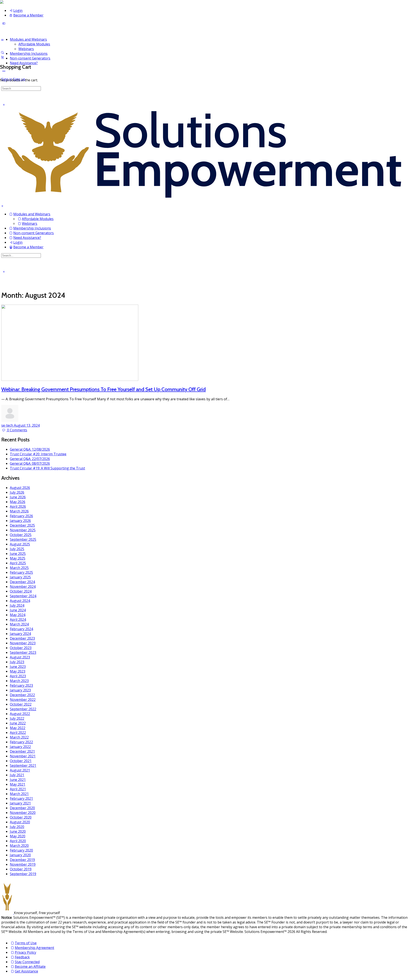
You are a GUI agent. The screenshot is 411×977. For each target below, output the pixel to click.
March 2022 (19, 737)
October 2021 (20, 760)
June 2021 (18, 779)
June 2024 (18, 610)
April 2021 (18, 789)
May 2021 (17, 784)
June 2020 (18, 831)
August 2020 (20, 822)
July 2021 (17, 775)
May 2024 (17, 614)
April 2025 (18, 563)
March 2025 (19, 567)
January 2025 (20, 577)
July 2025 (17, 549)
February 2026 (21, 516)
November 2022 (23, 699)
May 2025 (17, 558)
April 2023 (18, 676)
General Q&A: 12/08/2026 (30, 449)
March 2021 (19, 793)
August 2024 (20, 600)
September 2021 (23, 765)
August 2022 (20, 713)
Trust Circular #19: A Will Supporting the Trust (47, 468)
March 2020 (19, 845)
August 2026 (20, 487)
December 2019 (22, 859)
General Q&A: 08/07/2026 (30, 463)
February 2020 (21, 850)
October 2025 (20, 534)
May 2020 (17, 836)
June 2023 (18, 666)
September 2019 (23, 873)
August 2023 (20, 657)
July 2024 (17, 605)
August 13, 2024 (27, 425)
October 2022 (20, 704)
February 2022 (21, 742)
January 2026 (20, 520)
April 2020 (18, 840)
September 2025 (23, 539)
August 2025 (20, 544)
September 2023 (23, 652)
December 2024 (22, 581)
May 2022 (17, 727)
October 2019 (20, 869)
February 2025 (21, 572)
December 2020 (22, 808)
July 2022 (17, 718)
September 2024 (23, 596)
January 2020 (20, 855)
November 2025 (23, 530)
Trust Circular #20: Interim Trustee (38, 454)
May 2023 (17, 671)
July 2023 (17, 662)
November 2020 (23, 812)
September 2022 (23, 709)
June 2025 (18, 553)
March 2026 (19, 511)
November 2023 (23, 643)
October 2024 (20, 591)
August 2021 (20, 770)
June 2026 (18, 497)
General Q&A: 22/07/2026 (30, 458)
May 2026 (17, 501)
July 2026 (17, 492)
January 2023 (20, 690)
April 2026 (18, 506)
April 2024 (18, 619)
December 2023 (22, 638)
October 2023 (20, 647)
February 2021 (21, 798)
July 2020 (17, 826)
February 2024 (21, 629)
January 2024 (20, 633)
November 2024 (23, 586)
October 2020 (20, 817)
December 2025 (22, 525)
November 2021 (23, 756)
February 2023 (21, 685)
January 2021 (20, 803)
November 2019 (23, 864)
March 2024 (19, 624)
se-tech (7, 425)
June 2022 (18, 723)
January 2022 (20, 746)
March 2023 (19, 680)
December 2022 (22, 695)
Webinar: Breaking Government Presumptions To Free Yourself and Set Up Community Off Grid (103, 389)
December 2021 (22, 751)
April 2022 (18, 732)
